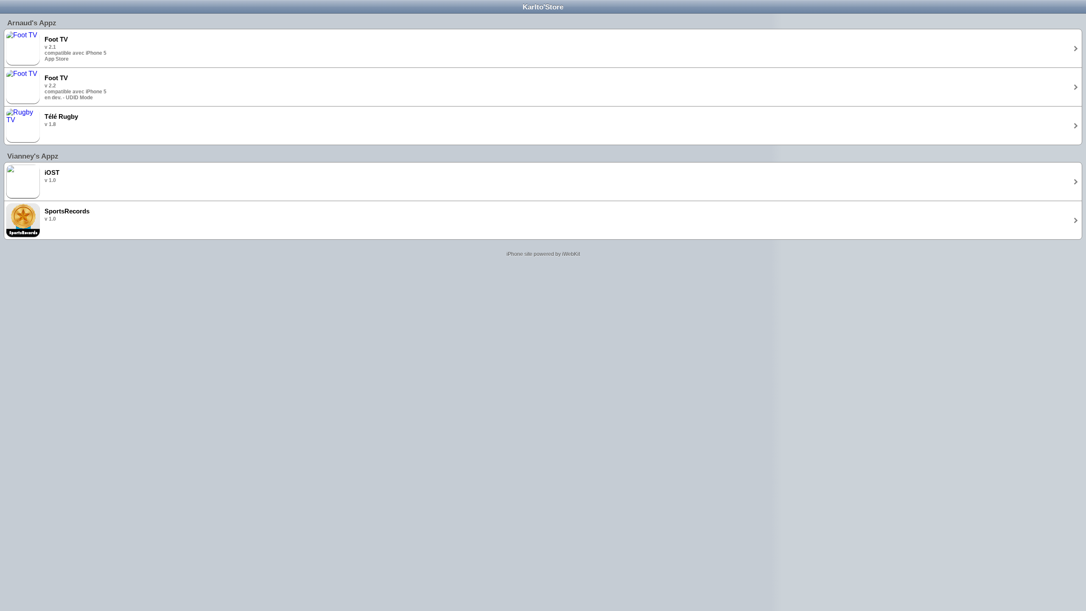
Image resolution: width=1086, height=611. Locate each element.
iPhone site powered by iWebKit (543, 254)
